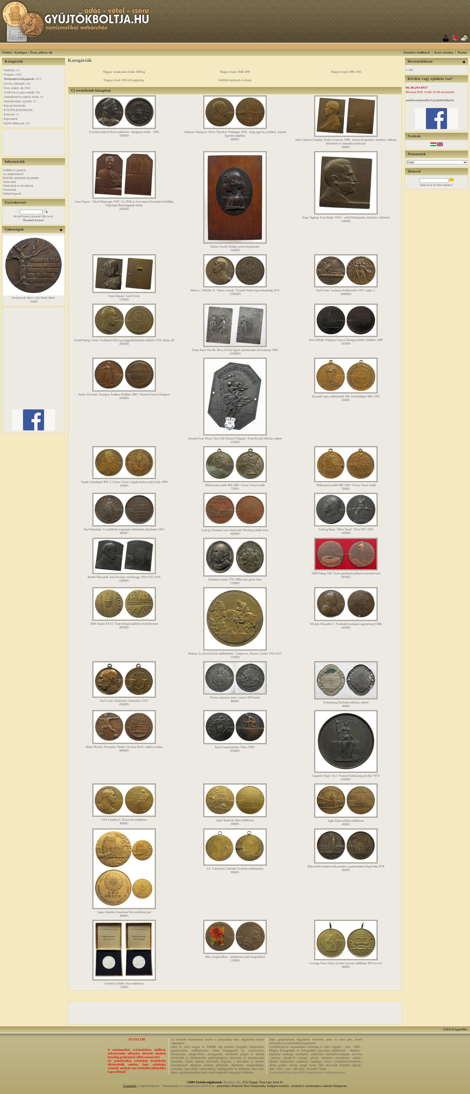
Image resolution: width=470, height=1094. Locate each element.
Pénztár (462, 52)
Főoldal (7, 52)
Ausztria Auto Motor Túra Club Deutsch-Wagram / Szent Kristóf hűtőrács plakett (235, 438)
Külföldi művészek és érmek (235, 80)
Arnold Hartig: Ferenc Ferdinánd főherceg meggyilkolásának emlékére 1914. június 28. (124, 340)
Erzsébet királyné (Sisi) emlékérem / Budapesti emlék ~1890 (124, 132)
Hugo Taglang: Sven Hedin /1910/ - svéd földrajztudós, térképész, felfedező (346, 217)
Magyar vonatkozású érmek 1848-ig (124, 72)
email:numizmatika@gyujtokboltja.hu (430, 100)
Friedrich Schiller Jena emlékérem (124, 983)
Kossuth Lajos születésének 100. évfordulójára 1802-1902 (346, 396)
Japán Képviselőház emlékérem (346, 820)
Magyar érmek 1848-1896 (235, 72)
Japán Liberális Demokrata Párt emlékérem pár (124, 912)
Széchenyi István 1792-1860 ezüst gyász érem (235, 579)
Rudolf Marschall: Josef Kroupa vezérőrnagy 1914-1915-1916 (124, 577)
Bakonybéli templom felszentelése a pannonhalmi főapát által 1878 (346, 866)
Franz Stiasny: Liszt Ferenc (124, 296)
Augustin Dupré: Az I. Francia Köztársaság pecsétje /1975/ (346, 775)
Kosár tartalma (443, 52)
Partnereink (9, 189)
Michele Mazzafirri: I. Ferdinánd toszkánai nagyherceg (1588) (346, 624)
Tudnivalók (9, 182)
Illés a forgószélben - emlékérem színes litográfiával (235, 957)
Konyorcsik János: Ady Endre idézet (33, 297)
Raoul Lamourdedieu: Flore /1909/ (235, 747)
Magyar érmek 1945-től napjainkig (124, 80)
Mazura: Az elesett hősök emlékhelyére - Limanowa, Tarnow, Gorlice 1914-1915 (235, 653)
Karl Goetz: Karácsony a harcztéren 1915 (124, 700)
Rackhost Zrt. (232, 1082)
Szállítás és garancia (14, 170)
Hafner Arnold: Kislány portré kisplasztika (234, 246)
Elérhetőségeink (12, 193)
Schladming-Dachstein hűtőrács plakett (345, 702)
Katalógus (20, 52)
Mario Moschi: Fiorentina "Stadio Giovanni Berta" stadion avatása (124, 747)
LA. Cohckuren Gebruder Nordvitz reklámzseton (235, 868)
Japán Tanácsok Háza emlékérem (235, 820)
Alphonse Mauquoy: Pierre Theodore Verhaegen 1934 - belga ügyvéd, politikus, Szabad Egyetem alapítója (235, 133)
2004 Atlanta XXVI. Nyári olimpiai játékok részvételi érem (124, 623)
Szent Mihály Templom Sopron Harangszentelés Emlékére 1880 (346, 340)
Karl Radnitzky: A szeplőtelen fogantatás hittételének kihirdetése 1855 (124, 529)
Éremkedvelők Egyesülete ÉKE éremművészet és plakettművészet (307, 1072)
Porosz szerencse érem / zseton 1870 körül (234, 697)
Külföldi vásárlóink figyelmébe (21, 178)
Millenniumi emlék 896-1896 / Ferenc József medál (235, 485)
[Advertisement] (241, 46)
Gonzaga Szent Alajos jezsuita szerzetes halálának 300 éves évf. (346, 963)
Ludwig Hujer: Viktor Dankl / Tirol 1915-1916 (346, 529)
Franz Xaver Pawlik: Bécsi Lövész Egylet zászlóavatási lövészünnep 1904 (235, 350)
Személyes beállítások (416, 52)
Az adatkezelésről (13, 174)
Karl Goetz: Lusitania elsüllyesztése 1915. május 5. (346, 290)
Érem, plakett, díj (41, 52)
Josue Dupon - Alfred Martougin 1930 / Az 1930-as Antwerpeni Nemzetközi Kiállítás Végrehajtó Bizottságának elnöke (124, 203)
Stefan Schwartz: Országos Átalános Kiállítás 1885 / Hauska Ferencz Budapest (124, 394)
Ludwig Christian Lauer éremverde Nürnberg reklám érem (235, 530)
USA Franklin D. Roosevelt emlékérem (124, 819)
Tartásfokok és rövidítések (18, 185)
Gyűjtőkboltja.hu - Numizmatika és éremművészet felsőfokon (176, 1086)
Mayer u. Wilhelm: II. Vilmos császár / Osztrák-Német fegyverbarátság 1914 (234, 290)
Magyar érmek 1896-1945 (346, 72)
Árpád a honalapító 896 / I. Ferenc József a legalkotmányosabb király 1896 (124, 482)
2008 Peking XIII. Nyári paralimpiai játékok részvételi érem (345, 573)
